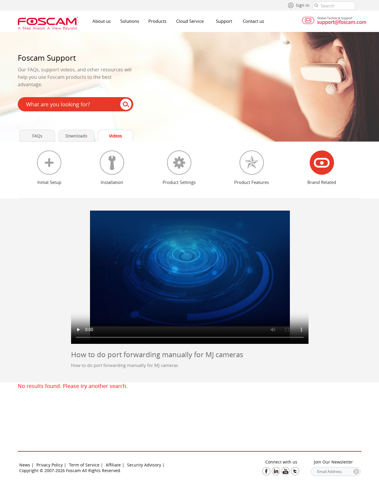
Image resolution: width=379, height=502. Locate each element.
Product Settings (179, 182)
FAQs (37, 136)
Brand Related (321, 182)
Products (157, 21)
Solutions (129, 21)
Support (224, 21)
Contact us (253, 21)
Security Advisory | (146, 465)
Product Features (251, 182)
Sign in (302, 5)
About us (101, 21)
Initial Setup (49, 182)
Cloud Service (190, 21)
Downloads (76, 136)
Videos (115, 136)
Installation (112, 182)
